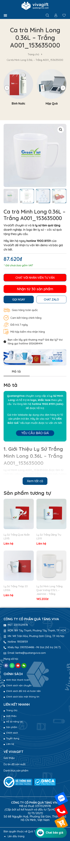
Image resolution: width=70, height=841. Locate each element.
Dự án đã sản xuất (14, 764)
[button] (5, 15)
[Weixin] (23, 665)
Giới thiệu (9, 758)
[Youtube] (17, 665)
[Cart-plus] (61, 823)
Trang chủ (33, 54)
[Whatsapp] (12, 665)
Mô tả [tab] (16, 371)
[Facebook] (6, 665)
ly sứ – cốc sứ (47, 229)
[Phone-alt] (61, 811)
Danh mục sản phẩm (16, 770)
